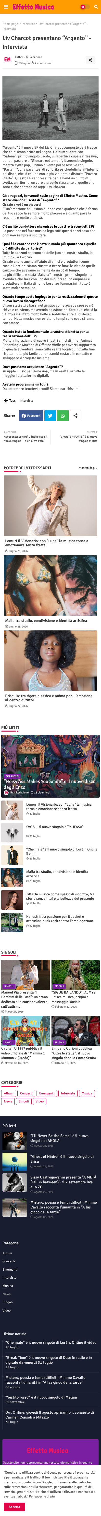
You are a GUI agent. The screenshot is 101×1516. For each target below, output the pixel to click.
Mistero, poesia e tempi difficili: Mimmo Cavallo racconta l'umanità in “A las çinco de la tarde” (63, 1207)
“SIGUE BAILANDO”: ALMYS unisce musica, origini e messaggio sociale (73, 997)
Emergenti (46, 1093)
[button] (96, 7)
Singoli (24, 1101)
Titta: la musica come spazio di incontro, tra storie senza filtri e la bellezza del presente (60, 896)
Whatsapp (63, 415)
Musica (87, 1093)
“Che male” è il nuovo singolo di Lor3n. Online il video (62, 851)
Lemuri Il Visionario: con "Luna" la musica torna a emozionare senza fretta (46, 543)
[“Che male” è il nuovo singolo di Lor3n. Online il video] (12, 855)
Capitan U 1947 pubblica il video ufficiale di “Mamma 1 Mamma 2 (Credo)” (23, 1053)
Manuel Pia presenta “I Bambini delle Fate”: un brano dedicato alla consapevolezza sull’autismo (24, 999)
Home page (10, 24)
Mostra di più (88, 468)
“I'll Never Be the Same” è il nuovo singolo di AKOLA (59, 1138)
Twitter (50, 415)
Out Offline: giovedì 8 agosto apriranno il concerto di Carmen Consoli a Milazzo (49, 1415)
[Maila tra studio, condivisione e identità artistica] (12, 877)
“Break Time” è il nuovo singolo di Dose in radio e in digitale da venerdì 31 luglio (48, 1360)
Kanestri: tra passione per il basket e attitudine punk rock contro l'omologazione (60, 918)
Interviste (28, 24)
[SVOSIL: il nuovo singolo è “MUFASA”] (12, 832)
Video (40, 1101)
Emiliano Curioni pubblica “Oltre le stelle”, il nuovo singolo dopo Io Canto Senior (73, 1053)
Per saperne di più (42, 1496)
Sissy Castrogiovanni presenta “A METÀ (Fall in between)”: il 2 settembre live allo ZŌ (63, 1182)
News (8, 1101)
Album (8, 1093)
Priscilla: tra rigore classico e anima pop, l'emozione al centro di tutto (48, 698)
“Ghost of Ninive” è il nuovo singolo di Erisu (62, 1159)
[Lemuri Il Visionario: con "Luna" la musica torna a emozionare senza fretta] (12, 810)
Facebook (33, 416)
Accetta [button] (14, 1507)
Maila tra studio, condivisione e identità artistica (46, 621)
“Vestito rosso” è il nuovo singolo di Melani (41, 1397)
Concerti (26, 1093)
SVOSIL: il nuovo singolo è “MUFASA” (54, 827)
